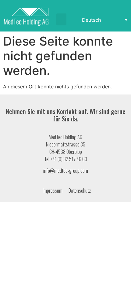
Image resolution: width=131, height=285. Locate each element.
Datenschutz (80, 190)
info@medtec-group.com (65, 170)
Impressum (52, 190)
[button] (61, 19)
